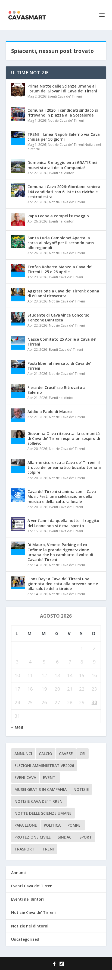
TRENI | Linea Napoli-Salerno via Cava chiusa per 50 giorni (63, 137)
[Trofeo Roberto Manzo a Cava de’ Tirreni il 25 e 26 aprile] (18, 270)
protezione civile (32, 837)
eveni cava (25, 777)
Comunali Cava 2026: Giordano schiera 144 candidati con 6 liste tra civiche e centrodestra (63, 191)
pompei (74, 825)
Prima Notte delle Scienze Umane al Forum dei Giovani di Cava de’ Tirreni (62, 88)
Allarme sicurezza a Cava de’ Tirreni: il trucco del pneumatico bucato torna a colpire (64, 467)
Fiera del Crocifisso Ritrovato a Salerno (56, 390)
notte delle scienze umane (42, 813)
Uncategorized (25, 939)
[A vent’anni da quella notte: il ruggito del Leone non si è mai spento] (18, 524)
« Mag (17, 727)
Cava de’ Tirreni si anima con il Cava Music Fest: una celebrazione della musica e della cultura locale (61, 496)
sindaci (65, 837)
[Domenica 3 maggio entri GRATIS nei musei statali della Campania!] (18, 166)
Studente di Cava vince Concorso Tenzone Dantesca (58, 317)
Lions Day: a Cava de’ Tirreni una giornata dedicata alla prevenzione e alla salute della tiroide (62, 583)
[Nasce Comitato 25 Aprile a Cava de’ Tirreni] (18, 343)
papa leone (25, 825)
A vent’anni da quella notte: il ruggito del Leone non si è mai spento (63, 523)
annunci (23, 753)
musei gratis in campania (40, 789)
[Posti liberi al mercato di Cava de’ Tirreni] (18, 367)
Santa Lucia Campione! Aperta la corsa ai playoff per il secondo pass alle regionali (60, 242)
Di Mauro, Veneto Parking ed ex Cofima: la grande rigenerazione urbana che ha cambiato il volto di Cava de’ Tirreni (60, 552)
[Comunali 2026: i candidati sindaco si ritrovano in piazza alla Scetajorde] (18, 114)
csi (82, 753)
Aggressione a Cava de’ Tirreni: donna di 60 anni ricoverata (63, 293)
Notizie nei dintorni (29, 926)
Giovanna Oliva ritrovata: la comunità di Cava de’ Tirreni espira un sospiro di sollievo (63, 438)
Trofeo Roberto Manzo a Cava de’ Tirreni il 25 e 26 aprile (59, 269)
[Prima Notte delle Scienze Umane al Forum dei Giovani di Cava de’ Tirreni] (18, 89)
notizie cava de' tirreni (39, 801)
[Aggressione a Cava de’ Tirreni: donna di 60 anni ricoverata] (18, 294)
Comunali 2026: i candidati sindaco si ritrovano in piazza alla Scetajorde (62, 113)
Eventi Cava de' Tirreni (65, 96)
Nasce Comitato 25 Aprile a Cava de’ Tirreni (61, 342)
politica (52, 825)
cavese (66, 753)
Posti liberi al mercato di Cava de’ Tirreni (59, 366)
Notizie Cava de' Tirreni (66, 120)
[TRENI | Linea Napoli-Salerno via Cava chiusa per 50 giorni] (18, 138)
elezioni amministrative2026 (44, 765)
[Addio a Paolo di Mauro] (18, 415)
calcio (45, 753)
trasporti (25, 849)
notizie (81, 789)
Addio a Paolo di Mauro (49, 411)
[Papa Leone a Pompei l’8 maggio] (18, 219)
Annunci (18, 872)
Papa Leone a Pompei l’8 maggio (58, 215)
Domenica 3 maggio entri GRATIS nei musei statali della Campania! (62, 165)
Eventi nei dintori (61, 173)
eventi (50, 777)
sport (85, 837)
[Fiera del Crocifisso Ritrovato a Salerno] (18, 391)
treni (48, 849)
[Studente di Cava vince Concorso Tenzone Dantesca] (18, 319)
